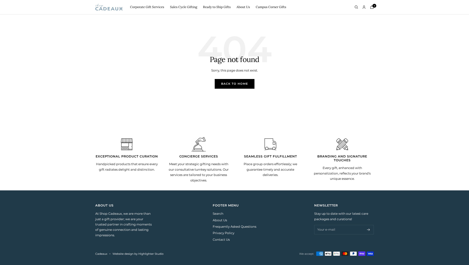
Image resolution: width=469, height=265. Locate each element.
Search (218, 213)
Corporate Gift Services (147, 7)
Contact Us (221, 239)
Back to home (234, 83)
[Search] (356, 7)
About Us (243, 7)
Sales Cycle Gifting (183, 7)
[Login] (364, 7)
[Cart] (372, 7)
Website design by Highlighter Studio (137, 253)
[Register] (368, 229)
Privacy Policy (223, 233)
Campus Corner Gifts (271, 7)
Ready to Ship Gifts (217, 7)
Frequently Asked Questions (234, 226)
